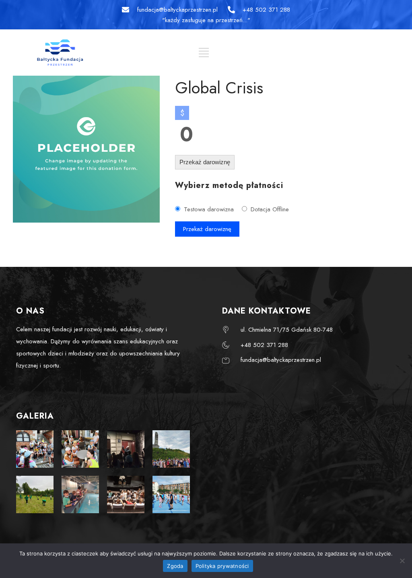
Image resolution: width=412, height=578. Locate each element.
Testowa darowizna (209, 209)
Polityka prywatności (222, 566)
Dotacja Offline (270, 209)
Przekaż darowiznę (204, 162)
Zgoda (175, 566)
